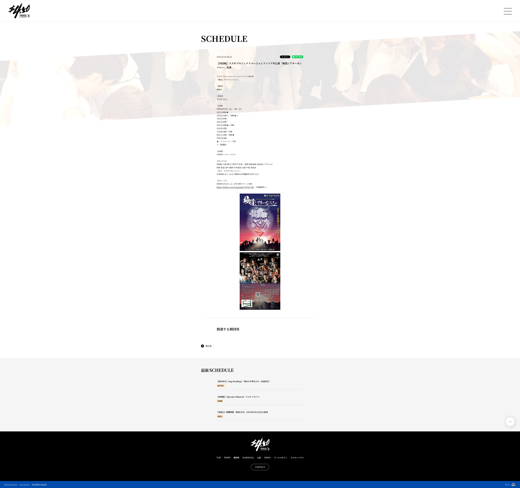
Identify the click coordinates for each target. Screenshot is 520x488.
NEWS (227, 457)
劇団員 (236, 457)
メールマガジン (280, 457)
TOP (219, 457)
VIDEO (267, 457)
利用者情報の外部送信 (39, 484)
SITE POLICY (25, 484)
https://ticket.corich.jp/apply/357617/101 (235, 187)
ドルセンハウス (297, 457)
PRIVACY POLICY (10, 484)
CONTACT (260, 467)
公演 (259, 457)
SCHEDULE (248, 457)
